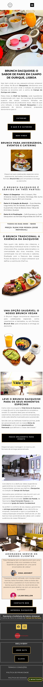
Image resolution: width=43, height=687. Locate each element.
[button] (32, 5)
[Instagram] (24, 626)
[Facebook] (18, 626)
